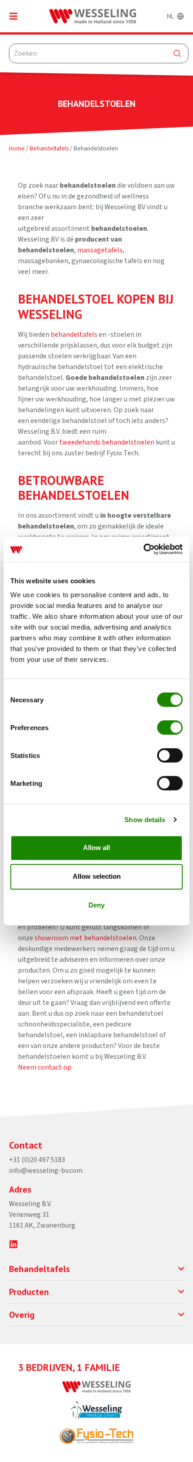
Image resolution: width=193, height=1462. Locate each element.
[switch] (170, 727)
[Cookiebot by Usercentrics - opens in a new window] (143, 549)
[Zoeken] (177, 53)
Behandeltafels (49, 148)
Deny (96, 905)
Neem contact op (44, 1067)
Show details (144, 819)
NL (170, 16)
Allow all (96, 847)
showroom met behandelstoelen (85, 938)
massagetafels (100, 250)
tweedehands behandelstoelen (106, 442)
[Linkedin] (13, 1244)
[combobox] (99, 53)
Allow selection (97, 876)
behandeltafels (74, 334)
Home (17, 148)
